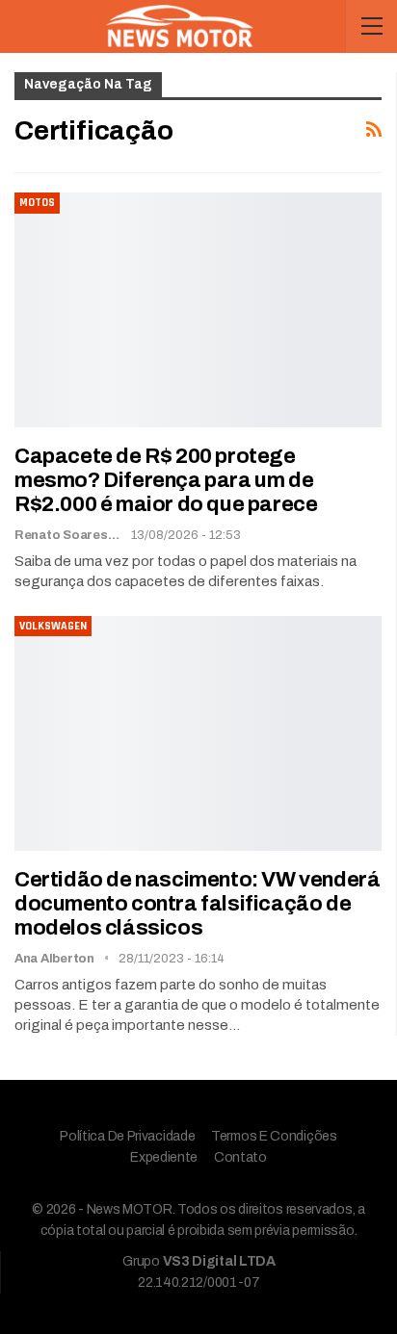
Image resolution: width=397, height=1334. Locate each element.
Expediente (164, 1157)
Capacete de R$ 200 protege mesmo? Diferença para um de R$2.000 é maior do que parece (165, 480)
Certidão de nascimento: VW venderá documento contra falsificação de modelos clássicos (197, 903)
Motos (37, 202)
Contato (240, 1157)
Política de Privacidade (127, 1136)
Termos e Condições (274, 1136)
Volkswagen (53, 626)
